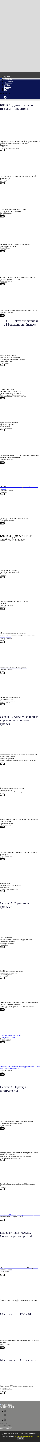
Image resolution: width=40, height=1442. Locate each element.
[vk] (5, 1411)
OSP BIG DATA (10, 81)
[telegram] (5, 98)
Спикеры (8, 78)
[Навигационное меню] (1, 78)
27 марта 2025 (6, 150)
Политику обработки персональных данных (27, 1436)
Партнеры (8, 83)
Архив (6, 90)
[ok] (5, 1416)
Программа (8, 79)
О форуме (7, 76)
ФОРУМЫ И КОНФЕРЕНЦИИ (6, 1424)
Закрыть (20, 1438)
